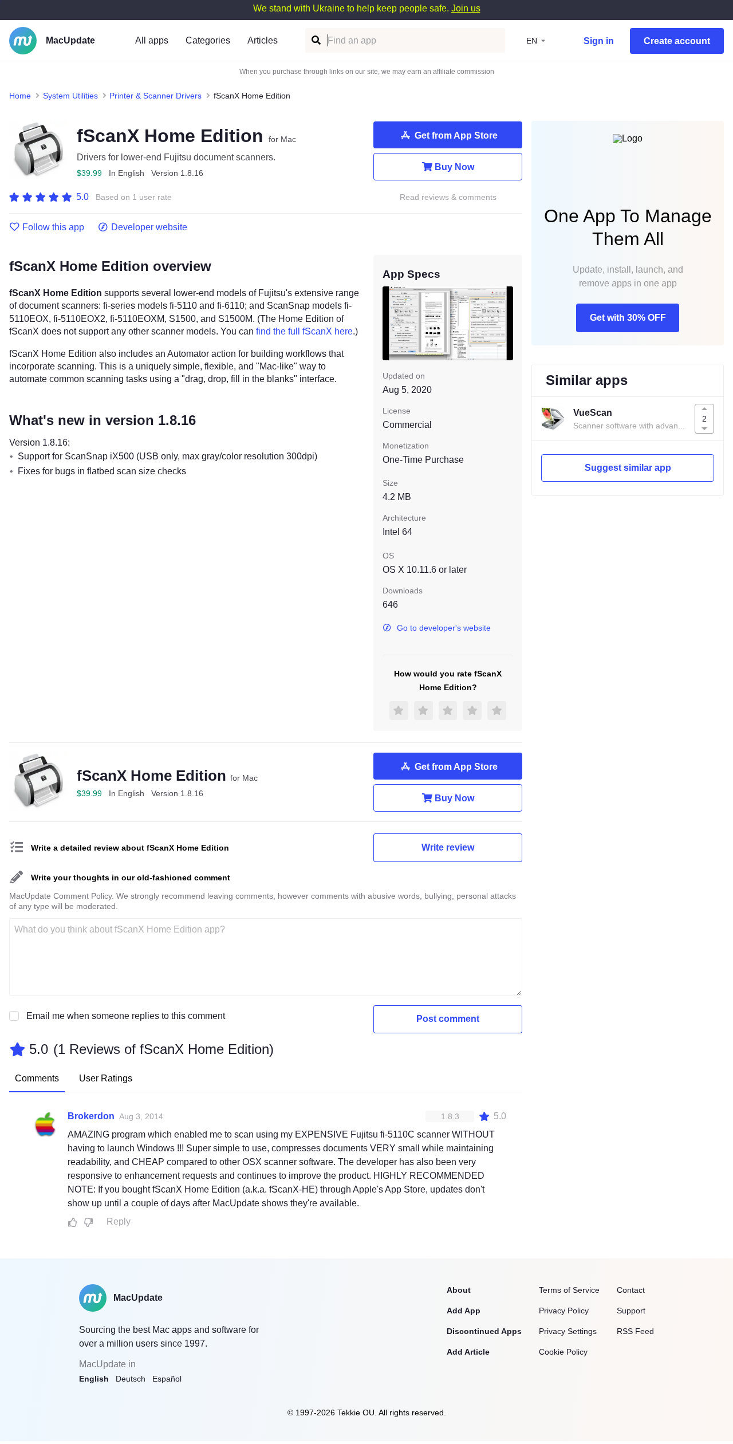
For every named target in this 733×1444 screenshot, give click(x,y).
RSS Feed (635, 1331)
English (94, 1379)
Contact (631, 1290)
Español (167, 1379)
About (459, 1290)
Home (20, 96)
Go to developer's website (444, 628)
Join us (465, 8)
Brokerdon (91, 1116)
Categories (208, 40)
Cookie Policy (563, 1352)
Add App (463, 1310)
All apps (151, 40)
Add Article (468, 1352)
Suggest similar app (628, 468)
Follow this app (53, 227)
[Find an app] (315, 40)
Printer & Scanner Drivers (155, 96)
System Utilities (70, 96)
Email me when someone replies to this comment (125, 1016)
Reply (119, 1221)
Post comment (447, 1019)
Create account (677, 41)
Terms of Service (569, 1290)
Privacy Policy (564, 1310)
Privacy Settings (568, 1331)
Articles (262, 40)
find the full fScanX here (304, 331)
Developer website (149, 227)
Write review (447, 847)
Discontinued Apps (484, 1331)
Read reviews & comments (448, 197)
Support (631, 1310)
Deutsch (130, 1379)
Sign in (599, 41)
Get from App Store (456, 135)
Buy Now (454, 167)
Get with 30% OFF (628, 318)
